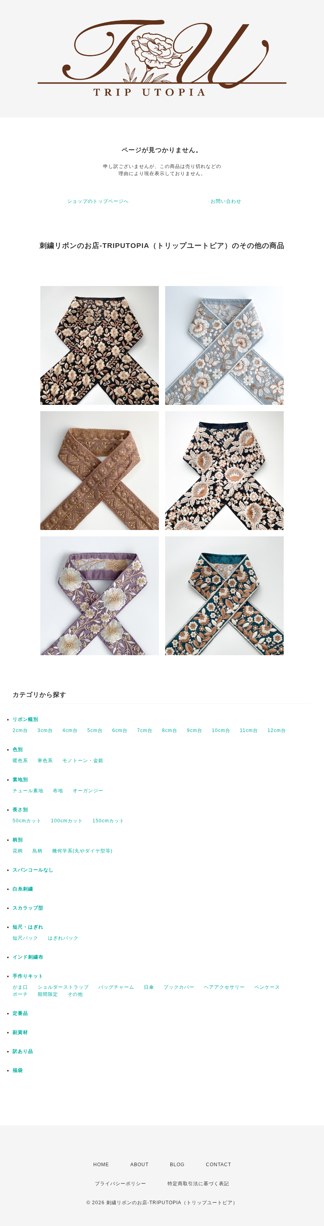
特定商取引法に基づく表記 (198, 1183)
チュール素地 (28, 790)
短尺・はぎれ (28, 927)
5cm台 (95, 730)
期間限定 (48, 994)
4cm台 (70, 730)
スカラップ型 (28, 908)
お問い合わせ (226, 201)
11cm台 (249, 730)
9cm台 (194, 730)
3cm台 (45, 730)
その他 (75, 994)
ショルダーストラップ (63, 987)
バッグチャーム (116, 987)
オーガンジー (88, 790)
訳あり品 (23, 1051)
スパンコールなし (33, 870)
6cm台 (120, 730)
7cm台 (145, 730)
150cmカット (108, 821)
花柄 (18, 851)
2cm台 (20, 730)
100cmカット (67, 821)
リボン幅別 (25, 719)
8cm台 (169, 730)
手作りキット (28, 976)
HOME (101, 1164)
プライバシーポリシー (120, 1183)
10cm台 (221, 730)
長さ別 (20, 809)
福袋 (18, 1070)
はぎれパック (63, 938)
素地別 (20, 779)
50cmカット (27, 821)
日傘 (149, 987)
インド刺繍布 (28, 957)
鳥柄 (37, 851)
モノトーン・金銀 (83, 760)
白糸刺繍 (23, 889)
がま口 (20, 987)
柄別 (18, 840)
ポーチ (20, 994)
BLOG (177, 1164)
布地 (58, 790)
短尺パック (25, 938)
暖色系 (20, 760)
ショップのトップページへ (98, 201)
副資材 (20, 1032)
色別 (18, 749)
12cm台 (276, 730)
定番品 (20, 1013)
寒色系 (45, 760)
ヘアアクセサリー (224, 987)
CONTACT (218, 1164)
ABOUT (139, 1164)
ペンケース (267, 987)
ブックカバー (179, 987)
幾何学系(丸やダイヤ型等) (82, 851)
